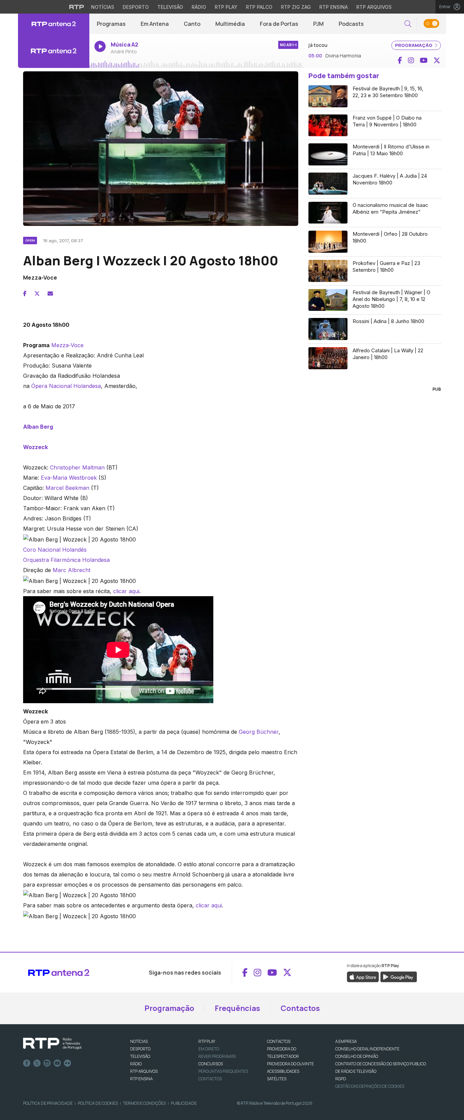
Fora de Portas (279, 24)
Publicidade (184, 1103)
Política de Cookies (98, 1103)
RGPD (340, 1079)
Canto (192, 24)
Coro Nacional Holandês (55, 549)
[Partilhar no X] (37, 293)
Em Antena (155, 24)
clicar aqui (126, 591)
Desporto (136, 7)
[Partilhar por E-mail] (50, 293)
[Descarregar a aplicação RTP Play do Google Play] (398, 976)
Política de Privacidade (48, 1103)
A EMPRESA (346, 1041)
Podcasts (351, 24)
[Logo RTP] (52, 1043)
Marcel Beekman (67, 487)
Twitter (37, 1063)
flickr (67, 1063)
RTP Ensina (333, 7)
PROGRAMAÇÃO (414, 45)
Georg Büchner (259, 731)
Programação (169, 1008)
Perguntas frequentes (223, 1071)
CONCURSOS (210, 1064)
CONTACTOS (278, 1041)
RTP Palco (259, 7)
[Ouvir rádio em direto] (53, 51)
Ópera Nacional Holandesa (66, 386)
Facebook (27, 1063)
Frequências (237, 1008)
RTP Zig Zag (296, 7)
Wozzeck (35, 447)
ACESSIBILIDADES (283, 1071)
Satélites (276, 1079)
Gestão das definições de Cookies (369, 1086)
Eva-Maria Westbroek (69, 477)
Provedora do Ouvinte (290, 1064)
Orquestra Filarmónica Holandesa (66, 559)
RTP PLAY (206, 1041)
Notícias (102, 7)
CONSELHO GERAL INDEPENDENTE (367, 1049)
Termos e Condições (144, 1103)
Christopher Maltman (77, 467)
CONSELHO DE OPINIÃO (356, 1056)
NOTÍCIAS (139, 1041)
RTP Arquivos (374, 7)
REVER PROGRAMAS (217, 1056)
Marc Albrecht (71, 570)
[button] (408, 24)
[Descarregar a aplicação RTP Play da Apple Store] (363, 976)
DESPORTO (140, 1049)
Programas (111, 24)
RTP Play (226, 7)
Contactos (300, 1008)
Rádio (199, 7)
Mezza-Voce (67, 345)
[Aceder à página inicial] (53, 24)
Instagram (47, 1063)
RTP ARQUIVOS (144, 1071)
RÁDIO (136, 1064)
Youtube (57, 1063)
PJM (318, 24)
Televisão (170, 7)
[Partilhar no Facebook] (24, 293)
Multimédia (230, 24)
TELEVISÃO (140, 1056)
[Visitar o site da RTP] (76, 7)
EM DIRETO (208, 1049)
